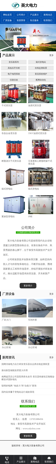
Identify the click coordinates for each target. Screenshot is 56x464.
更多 (51, 55)
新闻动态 (48, 15)
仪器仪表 (14, 80)
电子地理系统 (14, 74)
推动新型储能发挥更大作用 (15, 370)
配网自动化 (41, 80)
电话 (7, 462)
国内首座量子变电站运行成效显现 (18, 392)
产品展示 (34, 15)
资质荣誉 (21, 20)
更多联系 (28, 436)
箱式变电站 (41, 62)
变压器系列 (14, 62)
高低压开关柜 (14, 68)
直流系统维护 (41, 74)
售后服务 (34, 20)
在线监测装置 (41, 68)
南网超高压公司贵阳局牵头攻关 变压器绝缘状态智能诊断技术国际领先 (28, 378)
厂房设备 (7, 20)
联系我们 (48, 20)
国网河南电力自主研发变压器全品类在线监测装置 (25, 364)
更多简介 (28, 285)
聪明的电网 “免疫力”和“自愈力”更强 (19, 386)
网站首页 (7, 15)
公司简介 (21, 15)
